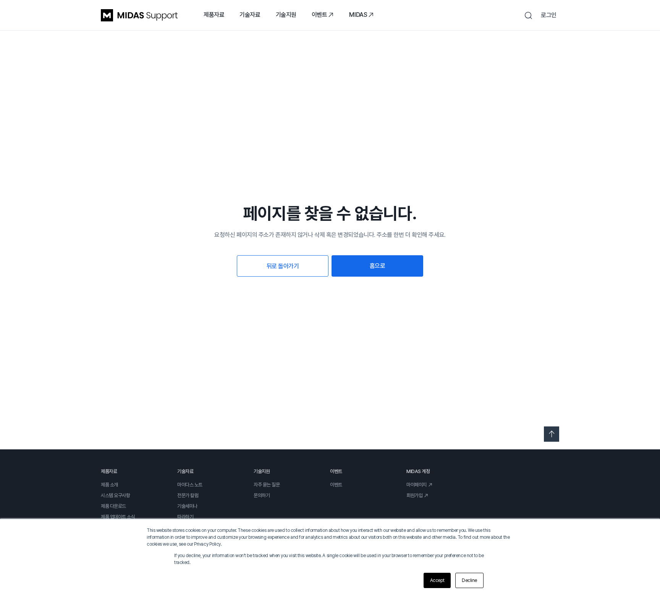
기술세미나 (187, 506)
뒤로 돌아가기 (283, 266)
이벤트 (319, 14)
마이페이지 (416, 485)
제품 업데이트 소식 (118, 517)
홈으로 (377, 265)
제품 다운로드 (113, 506)
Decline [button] (469, 580)
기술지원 (286, 14)
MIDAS (358, 14)
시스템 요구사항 (115, 495)
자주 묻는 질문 (267, 485)
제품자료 (214, 14)
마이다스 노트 (189, 485)
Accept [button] (437, 580)
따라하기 (185, 517)
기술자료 (249, 14)
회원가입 (414, 495)
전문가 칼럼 (187, 495)
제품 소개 (109, 485)
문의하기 (262, 495)
